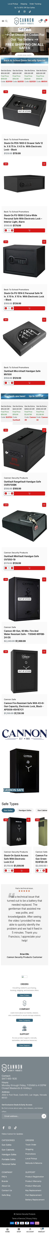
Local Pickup (13, 4)
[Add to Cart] (29, 230)
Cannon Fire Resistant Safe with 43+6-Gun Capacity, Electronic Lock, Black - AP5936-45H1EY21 (24, 706)
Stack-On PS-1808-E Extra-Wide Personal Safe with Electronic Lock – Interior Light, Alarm (23, 218)
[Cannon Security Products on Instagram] (24, 11)
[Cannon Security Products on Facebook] (19, 11)
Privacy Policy (31, 1218)
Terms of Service (18, 1218)
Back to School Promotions (16, 139)
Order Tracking (35, 4)
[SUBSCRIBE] (43, 1116)
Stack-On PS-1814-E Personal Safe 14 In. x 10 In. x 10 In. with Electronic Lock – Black (24, 296)
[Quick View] (44, 92)
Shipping (23, 4)
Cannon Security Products (16, 478)
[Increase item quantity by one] (12, 230)
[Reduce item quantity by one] (6, 230)
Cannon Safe (10, 627)
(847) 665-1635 (9, 1078)
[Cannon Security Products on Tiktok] (30, 11)
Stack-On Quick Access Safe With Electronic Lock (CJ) (16, 858)
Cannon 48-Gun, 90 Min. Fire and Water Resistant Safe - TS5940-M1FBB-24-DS (24, 634)
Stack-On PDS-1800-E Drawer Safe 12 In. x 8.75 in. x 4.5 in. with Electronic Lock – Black (23, 146)
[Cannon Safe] (24, 734)
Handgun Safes (25, 810)
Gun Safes (8, 810)
